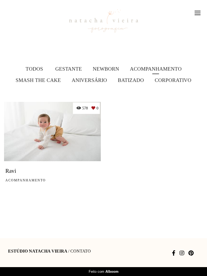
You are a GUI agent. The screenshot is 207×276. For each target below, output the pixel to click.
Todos (34, 69)
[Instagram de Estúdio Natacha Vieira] (182, 253)
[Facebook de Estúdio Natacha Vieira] (173, 253)
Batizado (131, 80)
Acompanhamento (156, 69)
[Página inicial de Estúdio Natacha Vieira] (103, 21)
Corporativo (173, 80)
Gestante (68, 69)
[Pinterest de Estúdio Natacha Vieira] (191, 253)
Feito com (104, 272)
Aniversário (89, 80)
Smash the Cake (38, 80)
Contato (80, 251)
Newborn (106, 69)
